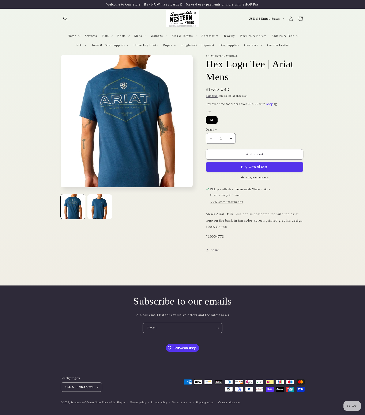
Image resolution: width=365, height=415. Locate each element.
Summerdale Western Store (86, 402)
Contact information (229, 402)
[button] (65, 18)
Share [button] (215, 250)
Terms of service (181, 402)
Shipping (212, 95)
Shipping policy (205, 402)
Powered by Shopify (114, 402)
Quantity (211, 129)
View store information (226, 202)
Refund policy (138, 402)
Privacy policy (159, 402)
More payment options (255, 177)
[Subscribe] (217, 328)
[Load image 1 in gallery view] (73, 206)
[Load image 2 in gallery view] (99, 206)
